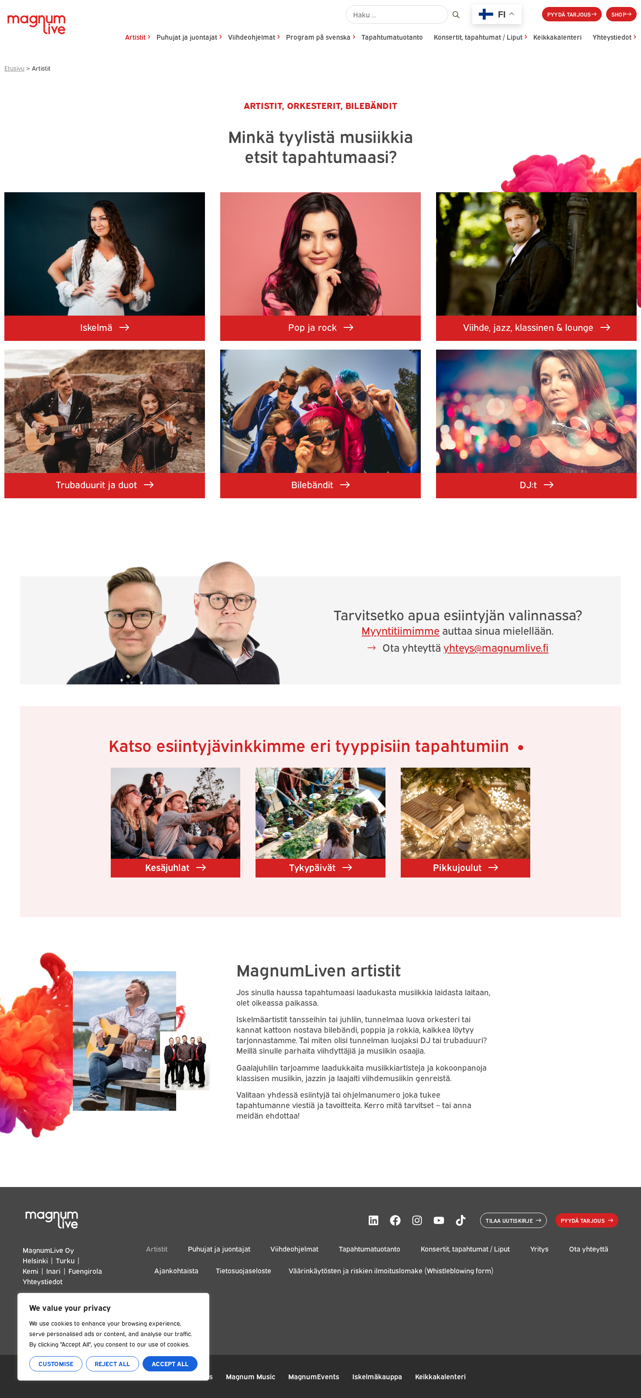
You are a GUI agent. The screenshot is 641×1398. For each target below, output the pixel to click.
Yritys (539, 1249)
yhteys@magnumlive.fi (496, 647)
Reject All (112, 1363)
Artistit (135, 37)
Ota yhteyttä (588, 1249)
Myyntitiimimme (400, 630)
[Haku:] (397, 14)
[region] (113, 1337)
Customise (55, 1363)
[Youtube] (439, 1220)
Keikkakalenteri (557, 37)
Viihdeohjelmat (251, 37)
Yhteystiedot (612, 37)
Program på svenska (318, 37)
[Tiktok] (460, 1220)
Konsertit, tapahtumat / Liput (478, 37)
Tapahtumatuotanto (392, 37)
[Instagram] (417, 1220)
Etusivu (14, 68)
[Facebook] (395, 1220)
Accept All (170, 1363)
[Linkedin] (373, 1220)
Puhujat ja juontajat (187, 37)
